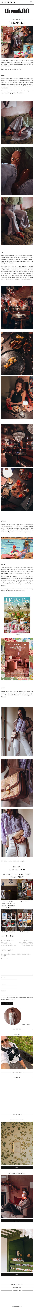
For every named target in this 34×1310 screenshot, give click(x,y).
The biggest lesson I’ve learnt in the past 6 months (26, 942)
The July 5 (24, 901)
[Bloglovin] (21, 869)
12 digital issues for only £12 (22, 573)
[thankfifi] (17, 8)
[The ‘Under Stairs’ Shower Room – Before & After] (9, 889)
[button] (32, 2)
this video (22, 590)
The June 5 (24, 932)
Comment (4, 959)
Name (3, 978)
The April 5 (17, 22)
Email (3, 984)
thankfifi (19, 1306)
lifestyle (19, 19)
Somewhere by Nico (7, 266)
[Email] (14, 2)
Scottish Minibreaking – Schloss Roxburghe (8, 942)
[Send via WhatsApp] (13, 936)
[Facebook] (11, 2)
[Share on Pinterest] (11, 936)
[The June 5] (25, 920)
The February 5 (8, 932)
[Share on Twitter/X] (8, 936)
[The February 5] (9, 920)
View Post (17, 1053)
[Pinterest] (8, 2)
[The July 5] (25, 889)
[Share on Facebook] (6, 936)
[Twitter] (2, 2)
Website (3, 991)
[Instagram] (5, 2)
